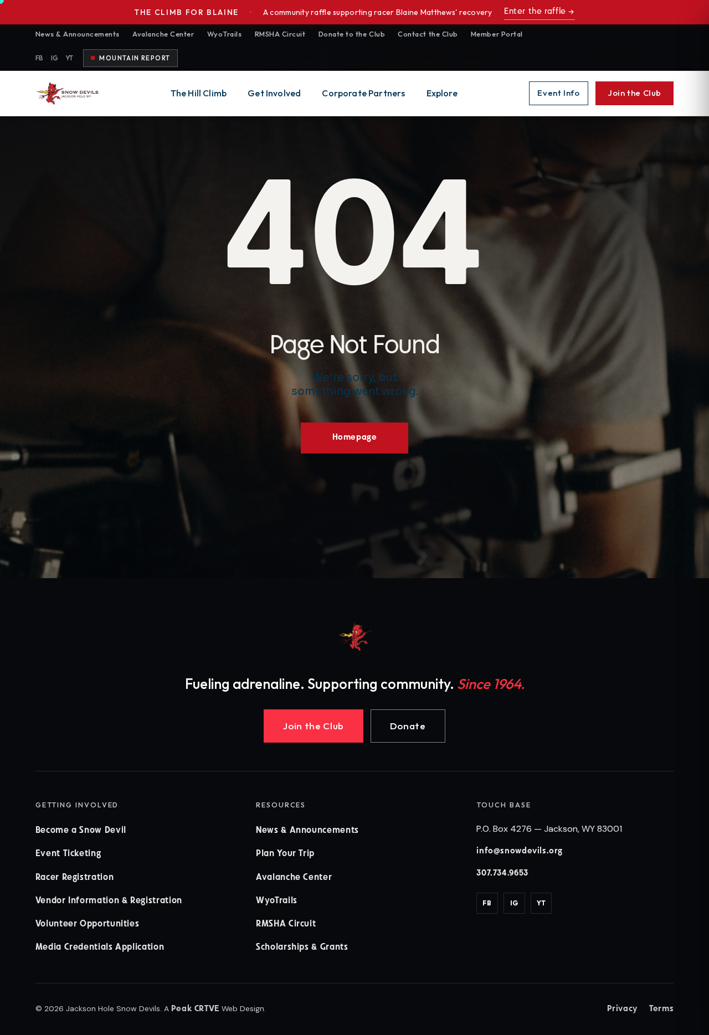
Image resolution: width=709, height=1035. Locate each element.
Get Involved (274, 93)
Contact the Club (428, 33)
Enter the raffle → (539, 12)
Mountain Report (134, 58)
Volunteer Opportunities (87, 924)
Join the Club (634, 92)
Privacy (622, 1009)
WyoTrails (224, 33)
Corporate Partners (363, 93)
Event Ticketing (68, 853)
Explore (442, 93)
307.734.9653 (502, 873)
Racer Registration (74, 877)
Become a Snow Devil (80, 830)
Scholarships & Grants (302, 947)
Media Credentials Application (100, 947)
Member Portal (497, 33)
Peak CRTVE (195, 1009)
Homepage (354, 438)
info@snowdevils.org (519, 851)
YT (70, 58)
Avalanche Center (163, 33)
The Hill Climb (199, 93)
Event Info (558, 92)
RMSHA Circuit (280, 33)
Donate (408, 726)
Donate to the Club (351, 33)
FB (39, 58)
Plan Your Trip (285, 853)
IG (55, 58)
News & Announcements (77, 33)
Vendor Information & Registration (108, 901)
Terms (661, 1009)
